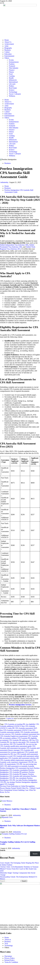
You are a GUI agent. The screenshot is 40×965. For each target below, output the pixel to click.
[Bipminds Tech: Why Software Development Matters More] (6, 817)
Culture (7, 52)
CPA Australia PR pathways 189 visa (22, 740)
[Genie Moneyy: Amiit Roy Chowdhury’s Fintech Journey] (6, 801)
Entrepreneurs (14, 62)
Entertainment (9, 56)
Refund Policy (9, 960)
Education (8, 54)
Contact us (10, 718)
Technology (13, 92)
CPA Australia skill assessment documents (17, 747)
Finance (11, 70)
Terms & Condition (11, 962)
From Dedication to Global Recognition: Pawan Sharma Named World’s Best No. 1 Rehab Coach (20, 787)
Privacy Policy (9, 958)
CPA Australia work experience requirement (18, 761)
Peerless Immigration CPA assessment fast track (16, 768)
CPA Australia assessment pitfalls (17, 731)
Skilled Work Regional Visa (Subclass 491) (17, 248)
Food (11, 74)
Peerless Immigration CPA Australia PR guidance (17, 771)
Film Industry (13, 68)
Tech (6, 943)
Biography (8, 48)
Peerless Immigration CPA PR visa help (16, 779)
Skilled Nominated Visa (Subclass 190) (17, 246)
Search (2, 850)
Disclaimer (8, 956)
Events (11, 60)
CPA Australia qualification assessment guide (16, 746)
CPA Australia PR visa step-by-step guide (19, 741)
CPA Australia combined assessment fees (25, 734)
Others (6, 58)
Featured (12, 66)
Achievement (9, 44)
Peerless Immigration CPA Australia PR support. (17, 773)
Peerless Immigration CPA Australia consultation (19, 769)
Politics (11, 86)
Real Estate (13, 88)
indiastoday (4, 182)
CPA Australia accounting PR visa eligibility (19, 724)
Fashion (11, 64)
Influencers (13, 80)
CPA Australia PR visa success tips (25, 744)
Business (7, 50)
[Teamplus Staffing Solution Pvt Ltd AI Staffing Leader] (13, 834)
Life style (12, 84)
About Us (7, 42)
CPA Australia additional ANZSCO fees (19, 725)
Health (11, 78)
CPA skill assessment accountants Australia (19, 766)
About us (7, 939)
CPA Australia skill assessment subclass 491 (23, 758)
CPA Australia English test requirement (13, 736)
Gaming (12, 76)
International (13, 82)
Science (11, 90)
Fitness (11, 72)
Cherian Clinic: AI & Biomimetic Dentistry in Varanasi (19, 867)
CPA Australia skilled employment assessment (16, 760)
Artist (6, 46)
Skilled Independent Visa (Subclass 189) (14, 245)
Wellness (12, 96)
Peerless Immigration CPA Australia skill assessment (17, 775)
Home (6, 40)
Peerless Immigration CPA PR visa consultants (18, 777)
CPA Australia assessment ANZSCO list (17, 730)
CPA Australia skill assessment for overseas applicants (16, 751)
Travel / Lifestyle (15, 94)
